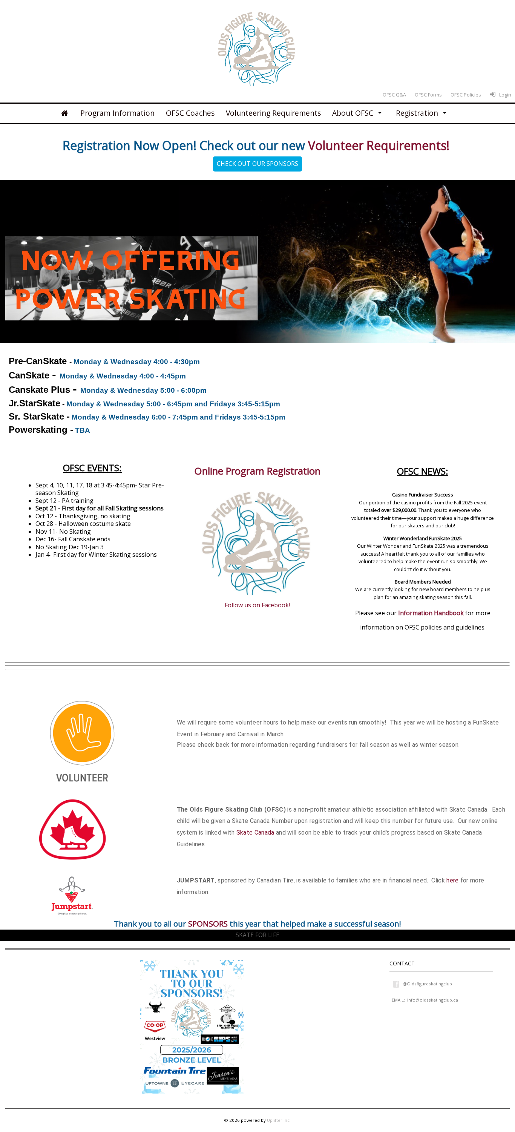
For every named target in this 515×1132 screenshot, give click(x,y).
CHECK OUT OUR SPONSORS (257, 163)
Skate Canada (255, 832)
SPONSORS (208, 923)
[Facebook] (397, 983)
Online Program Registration (257, 471)
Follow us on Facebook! (257, 605)
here (452, 880)
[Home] (64, 113)
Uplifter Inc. (279, 1120)
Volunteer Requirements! (380, 145)
